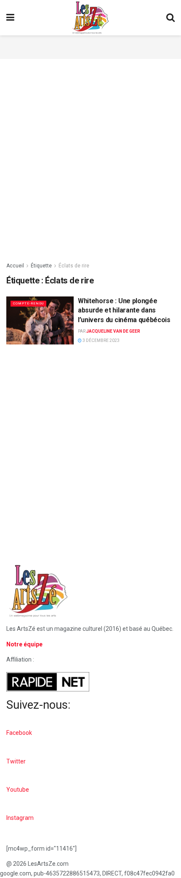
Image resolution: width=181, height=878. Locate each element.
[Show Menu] (10, 17)
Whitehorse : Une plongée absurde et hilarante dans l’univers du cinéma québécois (124, 310)
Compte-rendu (28, 303)
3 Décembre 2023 (101, 340)
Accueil (15, 266)
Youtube (17, 789)
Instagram (20, 817)
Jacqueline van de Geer (113, 331)
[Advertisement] (90, 45)
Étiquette (41, 266)
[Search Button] (170, 17)
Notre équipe (24, 644)
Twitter (16, 761)
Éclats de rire (74, 266)
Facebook (19, 732)
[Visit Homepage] (90, 18)
